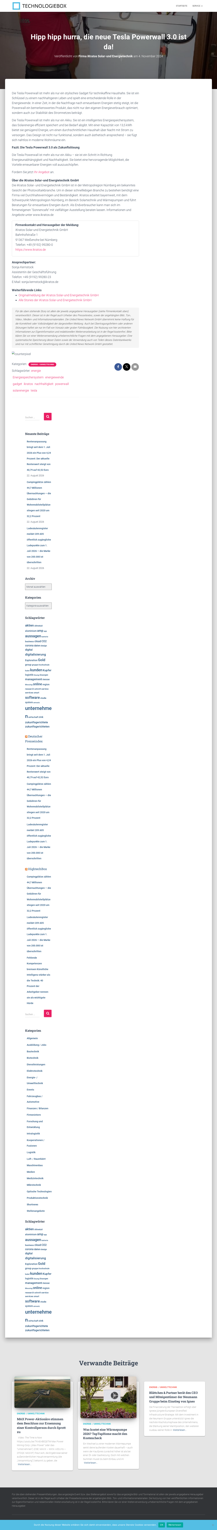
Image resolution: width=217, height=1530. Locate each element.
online (37, 684)
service (44, 689)
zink (41, 717)
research (29, 689)
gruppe (35, 665)
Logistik (31, 1152)
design (44, 646)
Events (30, 1089)
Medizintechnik (35, 1178)
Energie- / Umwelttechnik (42, 364)
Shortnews (32, 1204)
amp (40, 630)
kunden (36, 670)
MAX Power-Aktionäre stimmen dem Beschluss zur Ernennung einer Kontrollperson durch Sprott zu (41, 1425)
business (29, 641)
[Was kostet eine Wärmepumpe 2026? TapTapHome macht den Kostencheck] (108, 1397)
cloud (37, 641)
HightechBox (37, 869)
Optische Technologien (39, 1191)
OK (161, 1524)
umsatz (36, 702)
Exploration (31, 660)
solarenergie (21, 390)
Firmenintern (34, 1114)
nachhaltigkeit (44, 384)
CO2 (44, 641)
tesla (34, 390)
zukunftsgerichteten (37, 726)
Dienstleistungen (36, 1064)
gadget (17, 384)
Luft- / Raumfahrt (36, 1159)
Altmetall (38, 626)
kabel (27, 670)
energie (36, 370)
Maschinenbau (35, 1165)
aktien (29, 625)
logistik (29, 674)
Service (196, 6)
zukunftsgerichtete (36, 722)
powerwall (62, 384)
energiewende (54, 377)
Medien (31, 1172)
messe (46, 679)
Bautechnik (33, 1051)
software (32, 697)
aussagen (33, 636)
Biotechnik (32, 1058)
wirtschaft (33, 717)
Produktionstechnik (37, 1198)
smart (36, 693)
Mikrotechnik (34, 1185)
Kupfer (47, 670)
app (45, 631)
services (29, 692)
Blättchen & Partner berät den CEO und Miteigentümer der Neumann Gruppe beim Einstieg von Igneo (173, 1397)
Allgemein (32, 1038)
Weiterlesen (174, 1524)
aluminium (31, 631)
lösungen (44, 675)
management (33, 679)
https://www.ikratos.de (30, 249)
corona (29, 645)
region (46, 684)
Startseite (181, 6)
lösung (36, 675)
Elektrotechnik (34, 1071)
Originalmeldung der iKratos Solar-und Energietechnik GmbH (59, 295)
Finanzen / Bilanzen (37, 1108)
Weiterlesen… (25, 1464)
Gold (41, 660)
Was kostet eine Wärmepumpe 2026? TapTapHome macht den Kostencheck (105, 1433)
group (28, 664)
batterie (45, 636)
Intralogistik (33, 1133)
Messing (28, 685)
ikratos (28, 384)
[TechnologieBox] (39, 6)
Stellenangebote (36, 1211)
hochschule (44, 665)
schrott (37, 689)
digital (29, 649)
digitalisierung (35, 654)
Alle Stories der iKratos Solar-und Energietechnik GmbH (55, 300)
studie (43, 698)
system (29, 702)
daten (37, 645)
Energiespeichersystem (28, 377)
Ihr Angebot (42, 172)
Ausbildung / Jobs (36, 1045)
